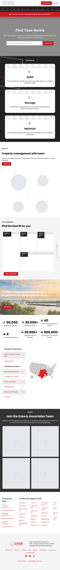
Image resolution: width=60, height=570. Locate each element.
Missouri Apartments (8, 518)
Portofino (7, 397)
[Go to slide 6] (57, 255)
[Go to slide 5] (57, 253)
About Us (6, 164)
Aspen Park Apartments (11, 372)
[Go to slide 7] (57, 257)
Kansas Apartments (8, 510)
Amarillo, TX (22, 503)
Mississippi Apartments (5, 514)
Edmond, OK (22, 514)
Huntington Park (9, 387)
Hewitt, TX (22, 520)
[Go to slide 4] (57, 251)
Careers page (46, 422)
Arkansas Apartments (5, 506)
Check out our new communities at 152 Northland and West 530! (31, 14)
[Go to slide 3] (57, 249)
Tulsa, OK (55, 504)
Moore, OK (34, 522)
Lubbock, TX (34, 516)
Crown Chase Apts (10, 382)
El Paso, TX (22, 517)
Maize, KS (33, 519)
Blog (29, 550)
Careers (23, 550)
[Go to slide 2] (57, 247)
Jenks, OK (34, 503)
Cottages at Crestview (11, 377)
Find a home (48, 43)
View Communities (11, 274)
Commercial (42, 550)
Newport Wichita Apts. (11, 392)
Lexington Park (8, 361)
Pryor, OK (44, 516)
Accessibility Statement (35, 561)
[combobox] (24, 43)
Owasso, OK (44, 513)
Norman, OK (34, 525)
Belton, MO (22, 506)
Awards (35, 550)
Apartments (8, 550)
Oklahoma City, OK (44, 509)
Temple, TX (44, 525)
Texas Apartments (7, 527)
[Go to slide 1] (57, 245)
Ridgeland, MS (45, 519)
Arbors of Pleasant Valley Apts (12, 355)
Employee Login (30, 553)
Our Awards (7, 307)
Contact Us (46, 3)
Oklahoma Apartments (5, 522)
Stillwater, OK (45, 522)
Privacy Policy (22, 561)
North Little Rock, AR (44, 504)
